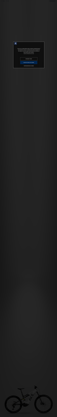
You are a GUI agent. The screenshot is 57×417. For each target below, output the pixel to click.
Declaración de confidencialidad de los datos (28, 53)
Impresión (33, 53)
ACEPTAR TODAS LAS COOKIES (28, 62)
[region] (28, 55)
